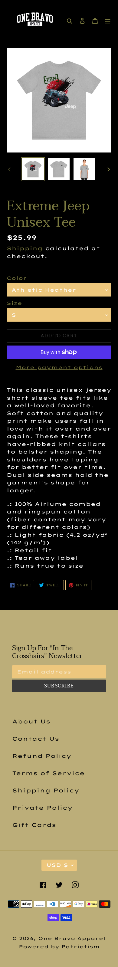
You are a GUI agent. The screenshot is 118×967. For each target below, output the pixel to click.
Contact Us (35, 738)
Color (17, 278)
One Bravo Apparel (72, 938)
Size (14, 303)
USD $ (57, 865)
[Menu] (107, 20)
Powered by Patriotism (59, 946)
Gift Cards (34, 824)
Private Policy (42, 807)
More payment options (59, 367)
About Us (31, 721)
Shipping (25, 248)
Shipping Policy (45, 790)
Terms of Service (48, 773)
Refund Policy (41, 755)
